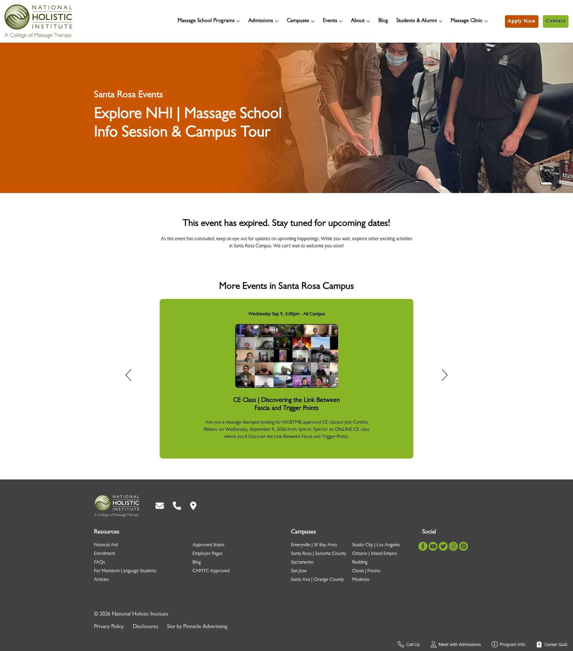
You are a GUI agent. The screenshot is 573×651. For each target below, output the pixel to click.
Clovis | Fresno (366, 571)
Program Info (512, 644)
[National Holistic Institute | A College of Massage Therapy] (116, 505)
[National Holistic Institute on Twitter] (443, 546)
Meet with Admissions (460, 644)
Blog (383, 21)
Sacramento (302, 562)
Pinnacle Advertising (205, 627)
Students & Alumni (416, 21)
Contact (556, 21)
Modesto (360, 580)
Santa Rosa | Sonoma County (318, 554)
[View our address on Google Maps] (193, 505)
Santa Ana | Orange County (317, 580)
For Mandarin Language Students (125, 571)
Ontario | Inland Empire (374, 554)
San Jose (299, 571)
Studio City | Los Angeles (376, 545)
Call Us (413, 644)
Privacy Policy (109, 627)
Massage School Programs (206, 21)
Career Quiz (556, 644)
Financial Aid (106, 545)
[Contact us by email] (159, 505)
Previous (132, 376)
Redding (359, 562)
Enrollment (104, 554)
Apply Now (521, 21)
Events (330, 21)
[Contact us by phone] (177, 505)
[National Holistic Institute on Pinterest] (463, 546)
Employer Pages (207, 554)
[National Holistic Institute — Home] (38, 21)
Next (440, 376)
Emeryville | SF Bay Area (314, 545)
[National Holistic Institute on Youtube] (433, 546)
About (358, 21)
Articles (101, 580)
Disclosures (145, 627)
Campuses (298, 21)
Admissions (260, 21)
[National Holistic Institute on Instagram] (453, 546)
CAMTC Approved (210, 571)
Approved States (208, 545)
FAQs (99, 562)
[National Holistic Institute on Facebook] (423, 546)
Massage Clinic (467, 21)
